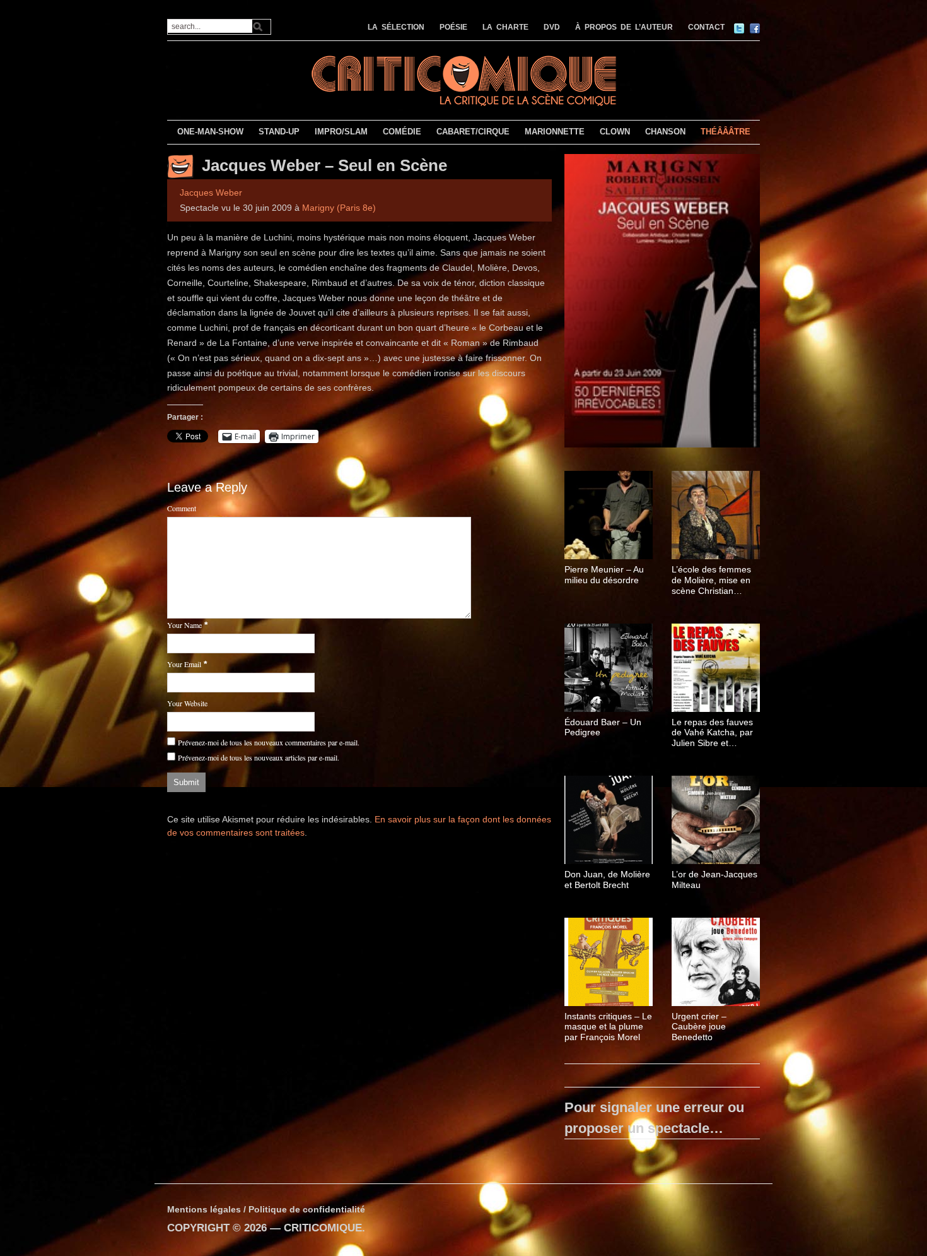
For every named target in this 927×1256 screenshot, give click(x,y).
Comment (181, 508)
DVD (552, 27)
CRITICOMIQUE (323, 1228)
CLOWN (615, 131)
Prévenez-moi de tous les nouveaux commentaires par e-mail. (268, 742)
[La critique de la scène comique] (463, 79)
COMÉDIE (402, 131)
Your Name (184, 625)
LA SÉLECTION (396, 27)
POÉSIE (453, 27)
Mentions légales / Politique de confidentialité (266, 1209)
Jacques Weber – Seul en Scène (324, 165)
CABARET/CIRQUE (473, 131)
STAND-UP (279, 131)
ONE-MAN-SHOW (210, 131)
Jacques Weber (211, 192)
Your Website (187, 703)
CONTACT (706, 27)
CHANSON (665, 131)
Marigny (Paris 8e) (339, 208)
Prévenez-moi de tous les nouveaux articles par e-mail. (258, 757)
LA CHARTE (505, 27)
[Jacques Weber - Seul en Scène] (662, 303)
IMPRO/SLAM (341, 131)
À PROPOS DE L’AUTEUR (624, 27)
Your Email (184, 664)
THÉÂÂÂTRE (725, 131)
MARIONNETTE (555, 131)
